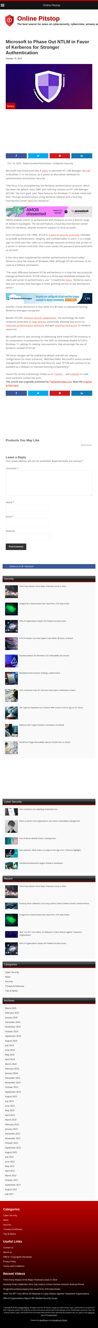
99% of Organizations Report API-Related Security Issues (30, 1298)
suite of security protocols (65, 234)
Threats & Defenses (14, 986)
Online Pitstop (51, 5)
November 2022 (12, 1138)
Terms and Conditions (13, 1266)
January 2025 (11, 1017)
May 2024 (9, 1054)
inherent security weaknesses (40, 317)
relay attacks (39, 321)
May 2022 (9, 1166)
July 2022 (9, 1156)
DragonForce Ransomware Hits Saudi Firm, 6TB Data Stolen (31, 1289)
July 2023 (9, 1101)
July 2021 (9, 1194)
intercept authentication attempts (25, 325)
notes (69, 279)
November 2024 (12, 1026)
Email (10, 516)
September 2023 (13, 1091)
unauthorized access (66, 325)
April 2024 (10, 1059)
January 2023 (11, 1129)
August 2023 (11, 1096)
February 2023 (12, 1124)
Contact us (8, 1247)
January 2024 (11, 1073)
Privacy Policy (9, 1261)
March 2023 (10, 1119)
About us (7, 1252)
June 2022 (10, 1161)
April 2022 (10, 1170)
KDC (31, 200)
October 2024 (11, 1031)
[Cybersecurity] (49, 216)
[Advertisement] (49, 131)
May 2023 (9, 1110)
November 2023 (12, 1082)
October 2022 (11, 1143)
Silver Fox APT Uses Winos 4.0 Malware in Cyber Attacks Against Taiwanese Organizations (46, 1293)
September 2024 (13, 1036)
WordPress (44, 1320)
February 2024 (12, 1068)
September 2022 (13, 1147)
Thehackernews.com (60, 381)
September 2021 (13, 1184)
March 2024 (10, 1064)
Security (9, 981)
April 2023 (10, 1115)
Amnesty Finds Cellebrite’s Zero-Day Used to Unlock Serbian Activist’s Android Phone (43, 1284)
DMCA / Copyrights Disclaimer (17, 1256)
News (10, 106)
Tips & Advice (11, 990)
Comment (12, 468)
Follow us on (22, 566)
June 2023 (10, 1105)
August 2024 (11, 1040)
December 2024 (12, 1022)
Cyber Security (12, 972)
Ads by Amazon (86, 445)
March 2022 (10, 1175)
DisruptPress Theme (59, 1320)
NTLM (86, 170)
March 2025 (10, 1008)
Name (10, 502)
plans (45, 170)
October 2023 (11, 1087)
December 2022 (12, 1133)
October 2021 (11, 1180)
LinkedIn (74, 374)
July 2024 (9, 1045)
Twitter (59, 374)
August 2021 (11, 1189)
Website (10, 531)
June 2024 (10, 1050)
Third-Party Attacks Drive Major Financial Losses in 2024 (30, 1279)
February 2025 (12, 1012)
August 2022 (11, 1152)
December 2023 (12, 1078)
